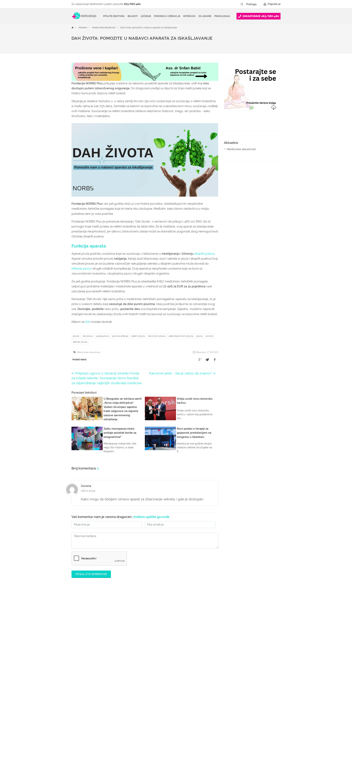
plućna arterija (120, 336)
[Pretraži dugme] (242, 4)
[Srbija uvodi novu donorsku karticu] (160, 408)
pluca (199, 336)
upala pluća (102, 336)
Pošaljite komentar (91, 574)
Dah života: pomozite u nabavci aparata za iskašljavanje (148, 27)
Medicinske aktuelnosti (103, 27)
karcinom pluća (156, 336)
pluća (76, 336)
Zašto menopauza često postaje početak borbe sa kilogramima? (120, 433)
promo (209, 336)
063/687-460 (132, 4)
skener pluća (80, 341)
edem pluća (138, 336)
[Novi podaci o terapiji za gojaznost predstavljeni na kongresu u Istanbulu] (160, 438)
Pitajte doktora (114, 16)
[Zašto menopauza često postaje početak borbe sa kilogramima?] (87, 438)
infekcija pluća (81, 268)
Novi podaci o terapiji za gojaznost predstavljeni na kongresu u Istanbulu (194, 433)
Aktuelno (82, 27)
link (87, 322)
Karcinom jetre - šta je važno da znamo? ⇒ (182, 373)
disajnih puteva (204, 253)
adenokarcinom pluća (181, 336)
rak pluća (87, 336)
